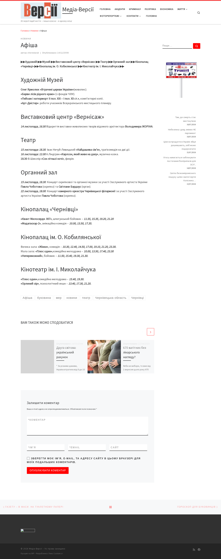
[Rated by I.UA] (28, 531)
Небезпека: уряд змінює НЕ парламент (182, 131)
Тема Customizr (56, 553)
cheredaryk (33, 53)
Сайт (115, 447)
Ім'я (32, 447)
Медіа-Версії (35, 548)
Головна (25, 30)
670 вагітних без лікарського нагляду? (134, 352)
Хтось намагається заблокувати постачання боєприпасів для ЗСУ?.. (179, 161)
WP (32, 553)
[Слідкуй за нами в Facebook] (199, 550)
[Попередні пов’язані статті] (142, 331)
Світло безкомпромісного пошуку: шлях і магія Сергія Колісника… (182, 177)
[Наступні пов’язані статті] (150, 331)
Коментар (37, 419)
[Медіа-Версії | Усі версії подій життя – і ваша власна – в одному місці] (41, 10)
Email (74, 447)
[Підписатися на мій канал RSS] (194, 550)
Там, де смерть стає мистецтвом (185, 119)
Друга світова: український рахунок (66, 352)
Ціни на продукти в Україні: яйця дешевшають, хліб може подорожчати (180, 145)
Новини (34, 30)
